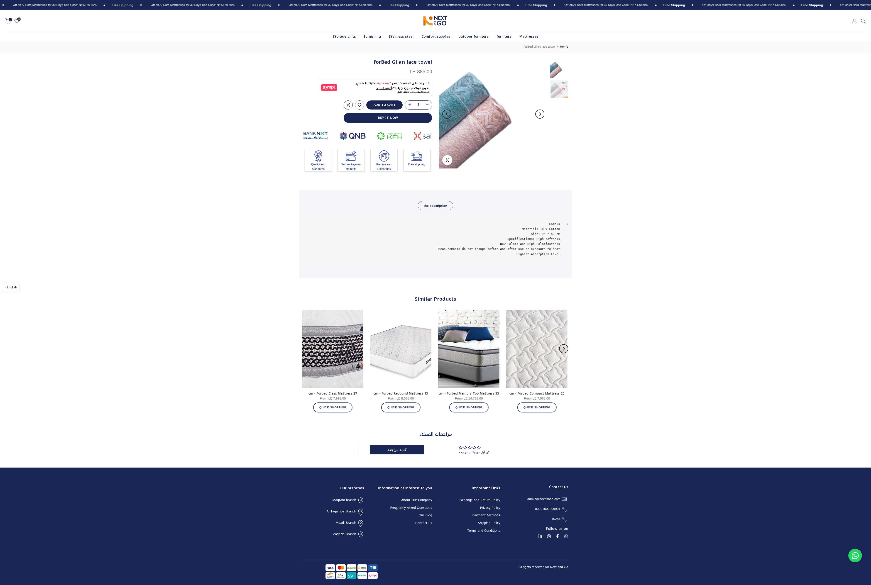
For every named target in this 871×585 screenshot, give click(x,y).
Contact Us (423, 523)
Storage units (344, 36)
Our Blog (425, 515)
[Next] (446, 114)
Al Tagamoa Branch (341, 511)
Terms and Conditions (483, 531)
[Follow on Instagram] (549, 536)
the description (435, 205)
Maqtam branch (344, 500)
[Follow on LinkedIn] (540, 536)
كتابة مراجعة (396, 450)
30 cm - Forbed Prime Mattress (494, 393)
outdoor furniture (473, 36)
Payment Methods (486, 515)
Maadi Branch (345, 523)
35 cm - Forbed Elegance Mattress (562, 393)
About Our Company (416, 500)
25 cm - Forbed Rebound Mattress (426, 393)
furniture (504, 36)
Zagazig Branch (344, 534)
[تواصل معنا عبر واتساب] (855, 555)
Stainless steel (401, 36)
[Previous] (539, 114)
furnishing (372, 36)
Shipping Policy (489, 523)
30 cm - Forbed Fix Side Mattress (358, 393)
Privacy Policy (490, 508)
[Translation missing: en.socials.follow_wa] (566, 536)
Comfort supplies (435, 36)
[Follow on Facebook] (557, 536)
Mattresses (528, 36)
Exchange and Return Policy (479, 500)
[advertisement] (795, 5)
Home (564, 46)
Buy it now (388, 118)
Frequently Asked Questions (411, 508)
